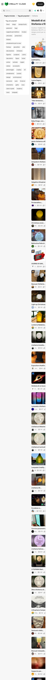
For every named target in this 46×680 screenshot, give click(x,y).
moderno (19, 88)
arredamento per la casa (13, 43)
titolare (8, 39)
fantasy (8, 47)
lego (16, 28)
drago (14, 24)
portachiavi (18, 35)
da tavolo (9, 81)
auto (16, 81)
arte (23, 47)
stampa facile (23, 24)
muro (7, 92)
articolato (9, 35)
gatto (17, 85)
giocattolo (17, 47)
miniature (19, 51)
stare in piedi (10, 88)
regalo (22, 62)
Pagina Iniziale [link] (9, 16)
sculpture (16, 54)
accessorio (16, 66)
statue (8, 66)
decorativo (9, 58)
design (8, 77)
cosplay (19, 69)
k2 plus (24, 32)
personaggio (10, 69)
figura (17, 58)
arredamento (10, 73)
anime (8, 62)
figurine (8, 54)
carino (24, 54)
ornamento (9, 85)
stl (24, 69)
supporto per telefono (12, 32)
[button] (42, 10)
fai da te (22, 81)
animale (15, 62)
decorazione (10, 51)
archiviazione (17, 77)
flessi (8, 24)
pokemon (9, 28)
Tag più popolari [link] (24, 16)
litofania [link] (35, 16)
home (23, 58)
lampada (14, 92)
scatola (19, 73)
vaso (23, 85)
